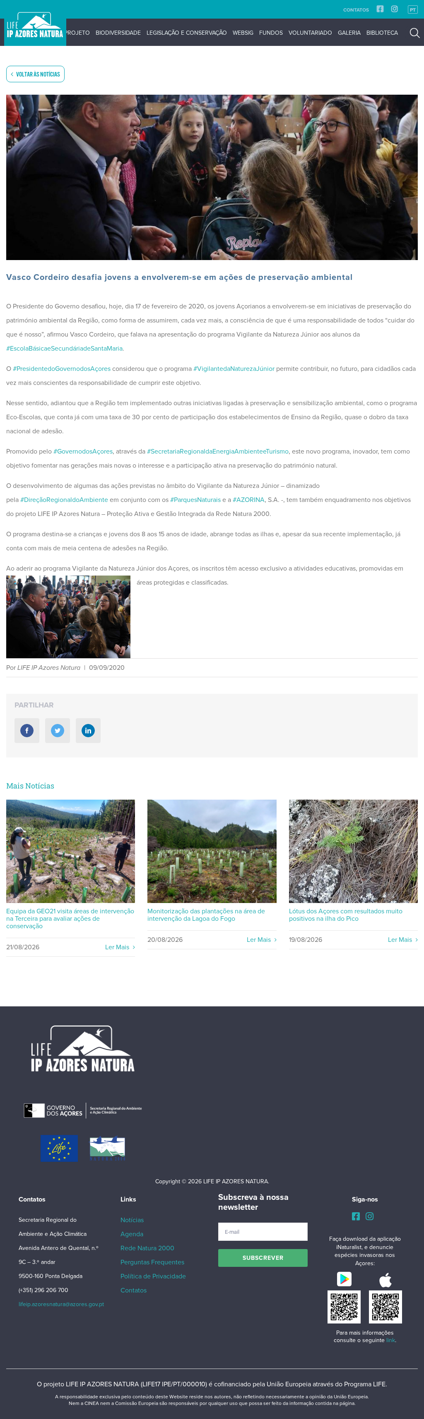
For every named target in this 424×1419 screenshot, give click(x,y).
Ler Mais (118, 947)
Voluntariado (310, 32)
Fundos (271, 32)
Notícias (132, 1220)
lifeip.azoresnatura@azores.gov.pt (61, 1304)
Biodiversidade (118, 32)
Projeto (77, 32)
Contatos (356, 10)
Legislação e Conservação (187, 32)
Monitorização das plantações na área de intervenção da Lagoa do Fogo (212, 851)
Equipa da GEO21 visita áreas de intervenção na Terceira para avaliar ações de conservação (71, 851)
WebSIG (243, 32)
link (390, 1340)
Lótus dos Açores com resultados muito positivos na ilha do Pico (353, 851)
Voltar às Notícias (37, 75)
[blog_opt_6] (212, 177)
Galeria (349, 32)
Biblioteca (382, 32)
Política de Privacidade (153, 1276)
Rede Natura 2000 (147, 1248)
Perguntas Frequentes (152, 1262)
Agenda (131, 1234)
